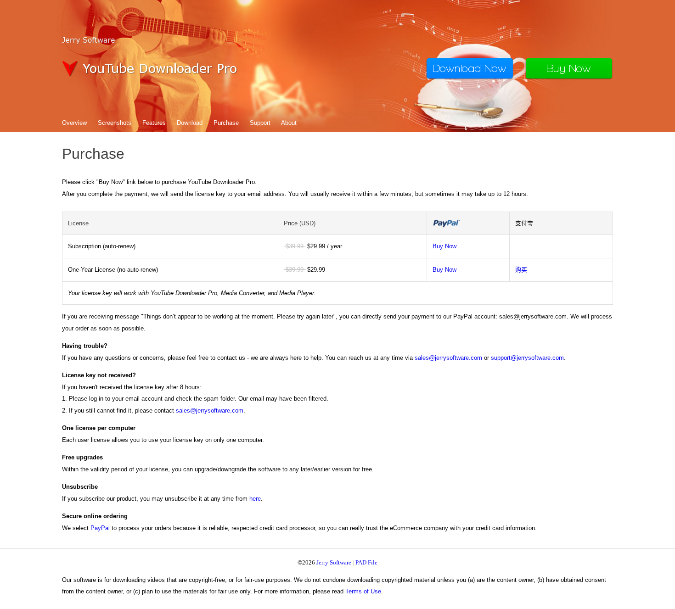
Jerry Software (333, 562)
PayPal (100, 528)
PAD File (366, 562)
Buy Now (444, 246)
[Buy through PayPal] (446, 225)
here (255, 498)
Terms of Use (363, 591)
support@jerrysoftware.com (527, 357)
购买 (521, 269)
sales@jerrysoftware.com (448, 357)
